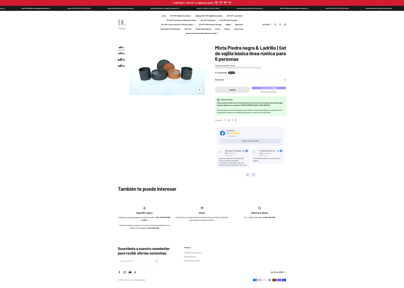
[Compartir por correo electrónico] (236, 120)
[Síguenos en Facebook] (119, 272)
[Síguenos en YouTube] (130, 272)
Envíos (217, 29)
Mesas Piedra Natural (203, 29)
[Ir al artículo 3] (121, 59)
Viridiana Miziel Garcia (268, 151)
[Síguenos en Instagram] (124, 272)
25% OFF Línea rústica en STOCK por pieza (177, 25)
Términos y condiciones (192, 253)
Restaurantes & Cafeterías (170, 29)
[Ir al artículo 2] (121, 53)
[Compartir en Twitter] (229, 120)
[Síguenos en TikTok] (135, 272)
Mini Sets (188, 29)
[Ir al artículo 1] (121, 47)
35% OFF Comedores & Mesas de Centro (181, 20)
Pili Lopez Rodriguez (233, 151)
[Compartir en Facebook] (225, 120)
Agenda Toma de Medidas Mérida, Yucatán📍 (202, 33)
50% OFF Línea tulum (234, 16)
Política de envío (190, 257)
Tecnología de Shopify (138, 280)
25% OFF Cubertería (208, 20)
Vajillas (228, 25)
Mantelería (239, 25)
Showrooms (238, 29)
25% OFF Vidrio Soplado (228, 20)
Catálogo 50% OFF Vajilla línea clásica (209, 16)
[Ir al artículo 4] (121, 66)
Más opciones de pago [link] (269, 92)
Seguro (227, 29)
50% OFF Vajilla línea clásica (180, 16)
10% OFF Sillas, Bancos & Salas (210, 25)
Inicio (164, 16)
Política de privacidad (192, 261)
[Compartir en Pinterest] (232, 120)
